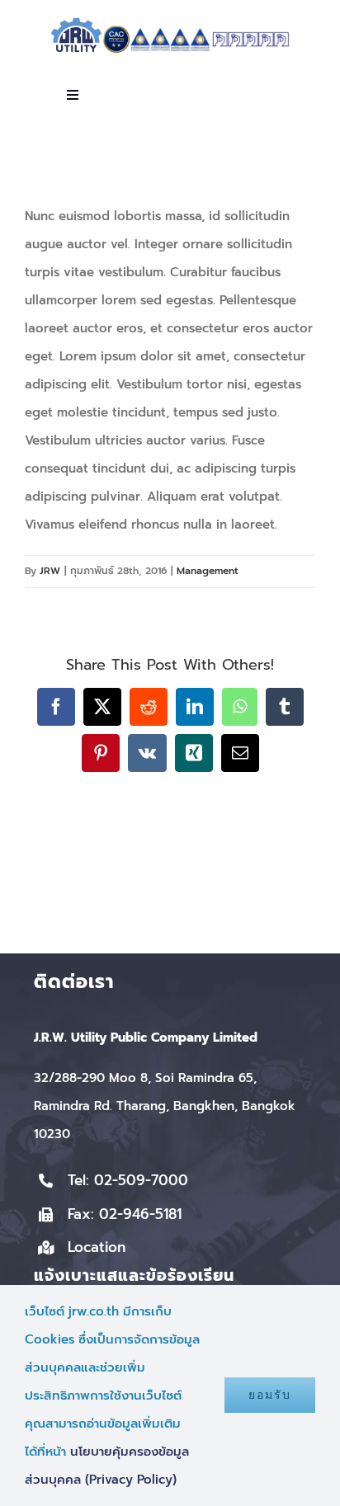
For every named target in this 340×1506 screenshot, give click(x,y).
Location (96, 1247)
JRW (50, 570)
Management (207, 570)
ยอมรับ (269, 1394)
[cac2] (116, 31)
